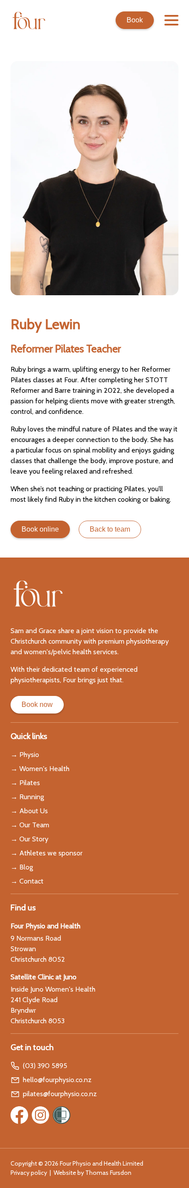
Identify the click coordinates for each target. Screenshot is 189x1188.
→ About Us (29, 811)
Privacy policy (29, 1173)
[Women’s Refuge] (61, 1115)
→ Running (27, 797)
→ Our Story (29, 839)
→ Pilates (25, 783)
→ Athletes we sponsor (47, 853)
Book (135, 20)
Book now (37, 704)
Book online (40, 529)
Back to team (110, 529)
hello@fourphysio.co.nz (57, 1080)
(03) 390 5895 (45, 1065)
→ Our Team (30, 825)
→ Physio (25, 754)
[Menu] (171, 20)
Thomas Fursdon (108, 1173)
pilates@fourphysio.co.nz (60, 1094)
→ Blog (22, 867)
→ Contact (27, 881)
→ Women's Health (40, 768)
